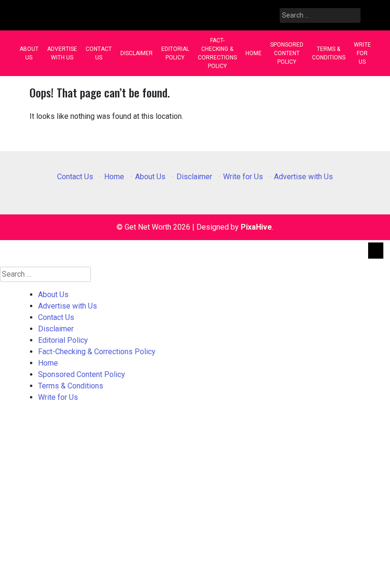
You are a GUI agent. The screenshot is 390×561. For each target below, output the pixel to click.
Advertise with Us (62, 53)
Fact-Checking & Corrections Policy (217, 53)
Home (253, 53)
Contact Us (99, 53)
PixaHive (256, 227)
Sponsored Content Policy (286, 53)
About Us (29, 53)
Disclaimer (136, 53)
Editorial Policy (175, 53)
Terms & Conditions (328, 53)
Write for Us (362, 53)
